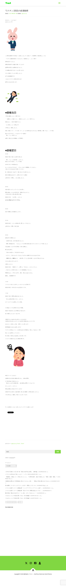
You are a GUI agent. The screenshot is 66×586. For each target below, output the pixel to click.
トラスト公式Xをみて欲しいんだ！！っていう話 (17, 474)
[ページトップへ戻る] (33, 570)
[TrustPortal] (40, 563)
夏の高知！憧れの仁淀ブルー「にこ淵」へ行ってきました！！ (21, 493)
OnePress (36, 574)
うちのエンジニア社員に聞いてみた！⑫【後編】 (17, 495)
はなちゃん (24, 13)
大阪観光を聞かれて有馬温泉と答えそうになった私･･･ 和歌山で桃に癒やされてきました (28, 481)
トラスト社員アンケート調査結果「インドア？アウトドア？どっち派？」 (23, 488)
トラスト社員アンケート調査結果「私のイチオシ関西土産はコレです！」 (23, 490)
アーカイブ (7, 462)
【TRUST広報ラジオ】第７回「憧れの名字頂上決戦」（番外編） (21, 471)
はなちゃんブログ (15, 443)
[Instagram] (31, 563)
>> (21, 502)
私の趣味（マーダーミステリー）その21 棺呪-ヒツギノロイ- (21, 485)
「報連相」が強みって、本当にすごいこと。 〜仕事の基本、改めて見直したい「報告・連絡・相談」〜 (31, 477)
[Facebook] (35, 563)
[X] (26, 563)
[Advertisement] (33, 426)
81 (18, 502)
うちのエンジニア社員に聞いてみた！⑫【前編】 (17, 498)
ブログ (22, 443)
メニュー (59, 3)
